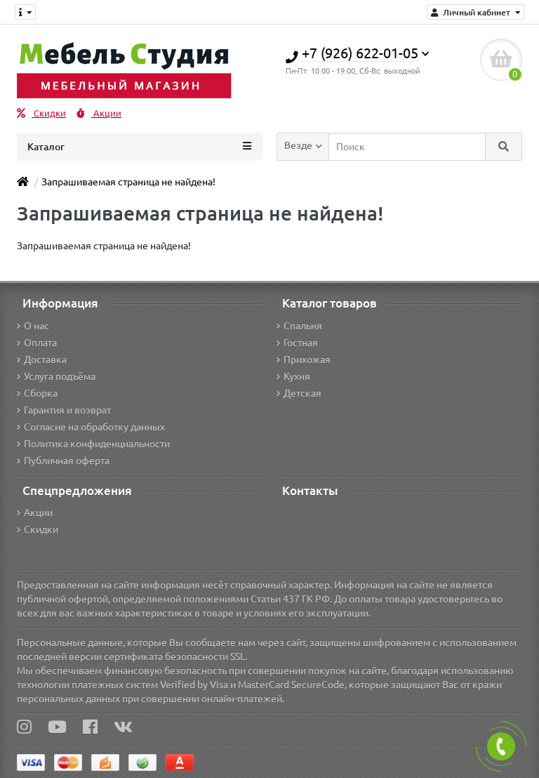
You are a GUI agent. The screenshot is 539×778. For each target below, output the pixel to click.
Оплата (40, 342)
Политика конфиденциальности (97, 443)
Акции (106, 113)
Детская (302, 393)
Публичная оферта (66, 460)
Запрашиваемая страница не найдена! (128, 181)
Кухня (297, 376)
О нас (36, 325)
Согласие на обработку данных (94, 427)
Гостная (301, 342)
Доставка (45, 359)
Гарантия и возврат (67, 410)
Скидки (49, 113)
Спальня (303, 325)
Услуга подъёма (59, 376)
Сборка (41, 393)
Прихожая (307, 359)
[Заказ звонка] (501, 746)
